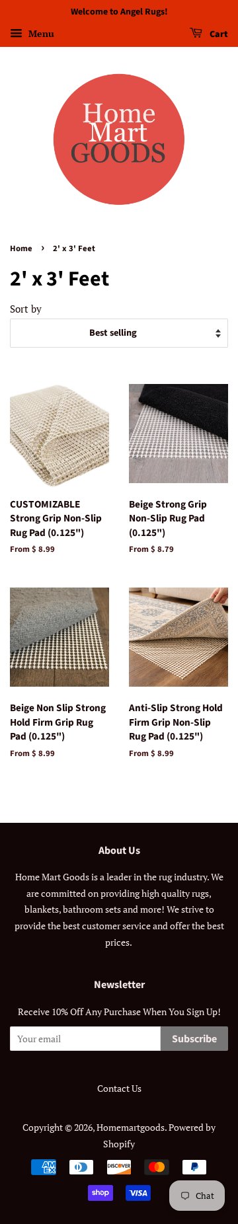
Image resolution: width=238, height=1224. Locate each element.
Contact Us (119, 1088)
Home (21, 248)
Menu (40, 33)
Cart (218, 34)
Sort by (26, 308)
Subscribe (194, 1039)
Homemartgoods (131, 1127)
